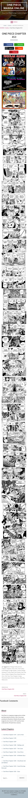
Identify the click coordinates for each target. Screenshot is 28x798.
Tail (6, 676)
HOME (2, 28)
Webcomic (5, 679)
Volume (12, 678)
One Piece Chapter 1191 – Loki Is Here (13, 734)
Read (18, 674)
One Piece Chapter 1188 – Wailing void (13, 745)
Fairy (13, 668)
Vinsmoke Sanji (6, 678)
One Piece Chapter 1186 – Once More (13, 752)
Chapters (8, 668)
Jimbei (19, 670)
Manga (23, 670)
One (22, 672)
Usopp (20, 676)
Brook (20, 666)
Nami (12, 672)
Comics (7, 28)
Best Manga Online (13, 666)
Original (11, 674)
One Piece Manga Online (14, 6)
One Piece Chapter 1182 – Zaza (11, 771)
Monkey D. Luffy (6, 672)
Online (7, 674)
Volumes (17, 678)
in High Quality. (13, 670)
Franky (22, 668)
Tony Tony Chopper (12, 676)
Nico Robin (17, 672)
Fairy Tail (17, 668)
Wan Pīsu (22, 678)
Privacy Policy (14, 792)
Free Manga (5, 670)
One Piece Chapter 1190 (9, 738)
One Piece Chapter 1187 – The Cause (13, 748)
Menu (15, 22)
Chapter (4, 668)
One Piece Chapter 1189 (9, 741)
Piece (15, 674)
